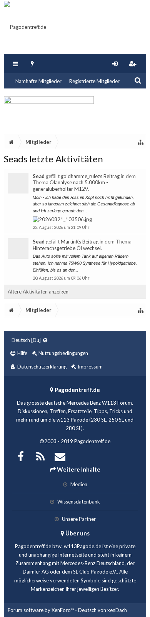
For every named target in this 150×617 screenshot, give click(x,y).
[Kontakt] (60, 455)
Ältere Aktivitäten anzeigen (38, 291)
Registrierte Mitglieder (94, 81)
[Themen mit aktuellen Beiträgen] (32, 63)
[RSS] (40, 455)
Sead (39, 176)
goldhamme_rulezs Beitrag (90, 176)
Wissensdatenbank (78, 502)
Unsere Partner (78, 519)
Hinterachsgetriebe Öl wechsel (67, 248)
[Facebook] (21, 455)
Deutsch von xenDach (102, 610)
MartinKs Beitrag (79, 241)
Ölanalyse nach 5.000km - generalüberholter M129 (70, 185)
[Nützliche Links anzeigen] (141, 142)
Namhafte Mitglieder (38, 81)
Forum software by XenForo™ (41, 610)
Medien (78, 484)
